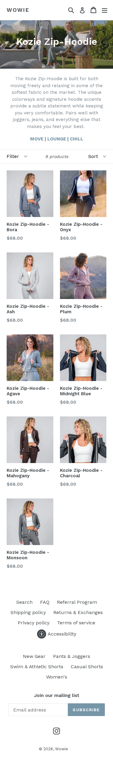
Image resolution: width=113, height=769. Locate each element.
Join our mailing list (56, 695)
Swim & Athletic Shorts (36, 666)
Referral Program (77, 602)
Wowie (18, 10)
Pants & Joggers (71, 656)
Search (24, 602)
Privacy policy (33, 623)
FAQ (44, 602)
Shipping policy (28, 612)
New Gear (34, 656)
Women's (56, 677)
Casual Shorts (87, 666)
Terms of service (76, 623)
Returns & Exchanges (78, 612)
